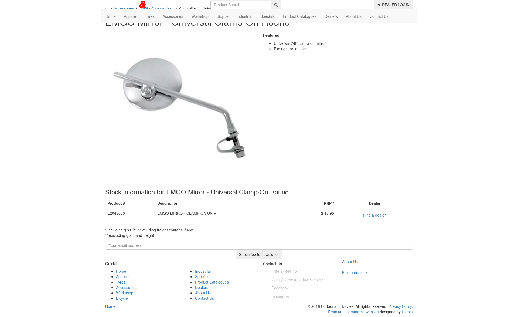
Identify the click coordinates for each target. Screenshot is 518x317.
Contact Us (379, 16)
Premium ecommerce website (353, 311)
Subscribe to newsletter (259, 254)
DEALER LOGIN (395, 4)
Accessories (173, 16)
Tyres (150, 16)
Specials (267, 16)
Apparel (130, 16)
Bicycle (223, 16)
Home (110, 16)
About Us (354, 16)
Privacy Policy (400, 306)
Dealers (331, 16)
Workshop (200, 16)
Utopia (407, 311)
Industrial (244, 16)
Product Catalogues (299, 16)
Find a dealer (374, 215)
